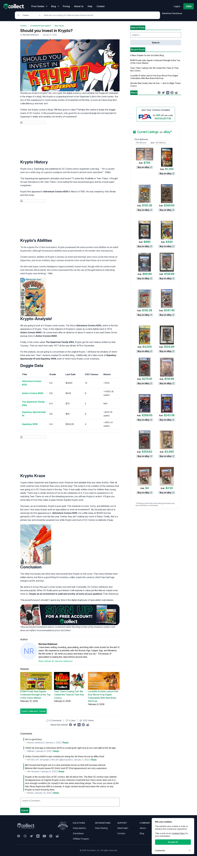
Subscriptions (79, 828)
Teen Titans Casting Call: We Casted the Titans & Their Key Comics (69, 694)
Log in (177, 6)
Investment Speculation (40, 25)
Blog (142, 833)
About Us (78, 6)
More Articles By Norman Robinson (55, 661)
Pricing (66, 6)
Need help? (122, 828)
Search (155, 42)
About (143, 828)
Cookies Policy (178, 833)
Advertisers (78, 833)
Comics (23, 25)
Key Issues (59, 25)
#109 (30, 424)
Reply (65, 742)
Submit (24, 810)
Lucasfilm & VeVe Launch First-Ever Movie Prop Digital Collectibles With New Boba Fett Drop (103, 696)
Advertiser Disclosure (172, 13)
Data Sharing (101, 828)
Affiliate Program (81, 838)
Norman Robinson (31, 35)
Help (90, 6)
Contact (101, 6)
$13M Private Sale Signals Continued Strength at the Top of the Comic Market (35, 694)
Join (189, 6)
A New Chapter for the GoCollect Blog (147, 55)
